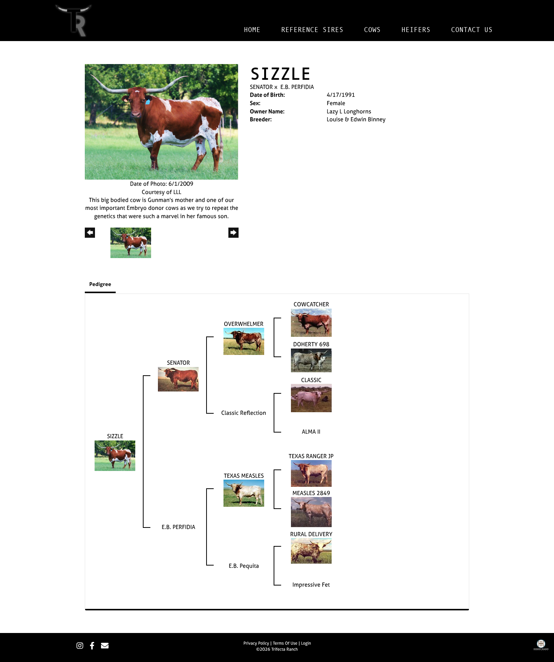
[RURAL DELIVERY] (311, 550)
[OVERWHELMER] (243, 341)
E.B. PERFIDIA (297, 87)
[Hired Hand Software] (541, 650)
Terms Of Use (285, 643)
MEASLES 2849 (311, 493)
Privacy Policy (256, 643)
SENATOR (261, 87)
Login (306, 643)
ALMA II (311, 432)
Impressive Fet (311, 585)
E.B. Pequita (244, 566)
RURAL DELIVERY (311, 534)
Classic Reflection (243, 413)
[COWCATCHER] (311, 322)
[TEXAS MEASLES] (243, 493)
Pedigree (100, 283)
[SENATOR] (178, 378)
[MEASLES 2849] (311, 511)
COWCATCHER (311, 304)
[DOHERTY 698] (311, 360)
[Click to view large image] (161, 121)
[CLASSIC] (311, 397)
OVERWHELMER (243, 324)
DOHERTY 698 (311, 344)
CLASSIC (311, 380)
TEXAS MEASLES (244, 476)
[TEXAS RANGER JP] (311, 473)
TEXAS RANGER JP (311, 456)
